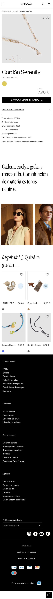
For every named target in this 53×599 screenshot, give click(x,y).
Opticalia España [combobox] (11, 525)
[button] (26, 109)
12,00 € (46, 303)
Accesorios (5, 12)
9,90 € (21, 345)
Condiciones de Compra (33, 141)
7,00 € (21, 303)
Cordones (15, 12)
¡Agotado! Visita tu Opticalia (26, 100)
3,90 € (46, 345)
